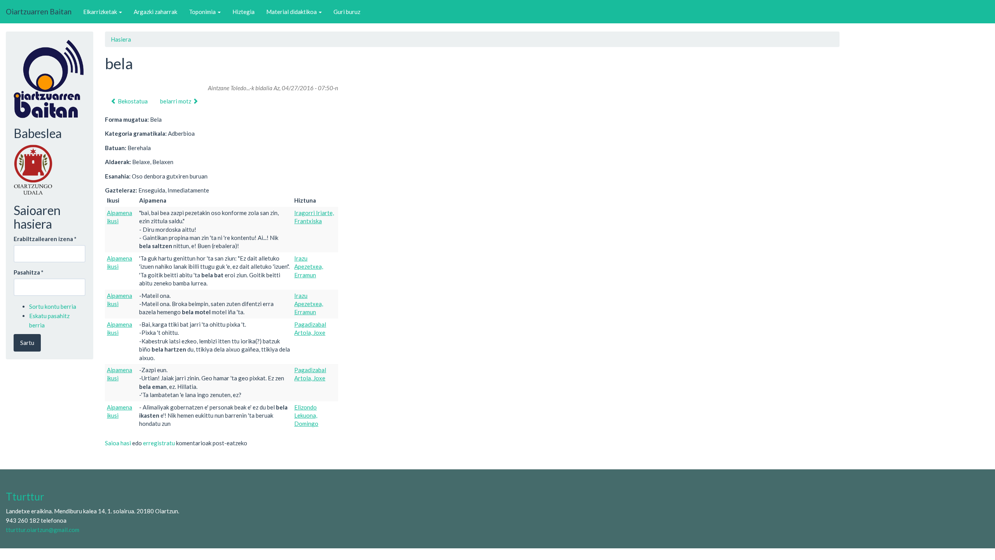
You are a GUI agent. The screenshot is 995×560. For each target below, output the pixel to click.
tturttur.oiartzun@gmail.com (42, 529)
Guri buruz (346, 11)
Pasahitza (29, 272)
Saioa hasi (118, 442)
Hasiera (121, 39)
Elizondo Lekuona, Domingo (306, 415)
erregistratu (159, 442)
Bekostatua (132, 101)
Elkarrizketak (100, 11)
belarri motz (176, 101)
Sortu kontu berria (52, 306)
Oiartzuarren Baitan (39, 11)
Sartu (27, 342)
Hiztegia (243, 11)
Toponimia (203, 11)
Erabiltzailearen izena (45, 238)
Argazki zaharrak (155, 11)
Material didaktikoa (292, 11)
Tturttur (25, 496)
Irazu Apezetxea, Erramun (308, 266)
